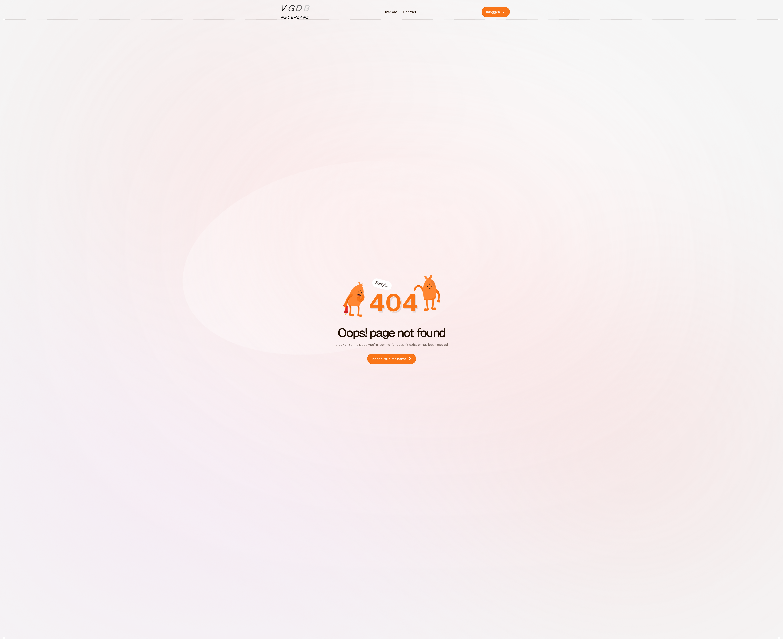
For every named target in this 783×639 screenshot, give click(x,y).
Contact (409, 12)
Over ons (390, 12)
